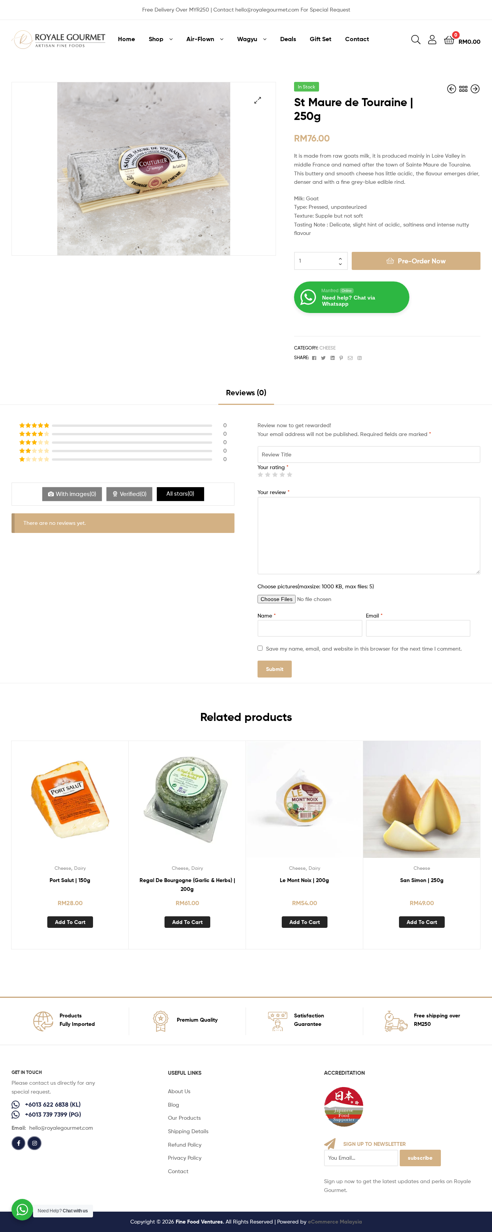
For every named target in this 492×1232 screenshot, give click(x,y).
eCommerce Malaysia (335, 1221)
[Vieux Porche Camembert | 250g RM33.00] (475, 89)
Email (374, 615)
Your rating (273, 467)
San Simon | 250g (422, 880)
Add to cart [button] (70, 922)
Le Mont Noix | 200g (304, 880)
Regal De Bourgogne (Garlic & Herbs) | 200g (187, 884)
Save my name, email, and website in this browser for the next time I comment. (364, 648)
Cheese (327, 348)
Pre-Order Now (422, 260)
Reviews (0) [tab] (246, 392)
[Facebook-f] (18, 1143)
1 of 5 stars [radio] (260, 474)
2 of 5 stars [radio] (267, 474)
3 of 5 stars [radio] (275, 474)
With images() (76, 494)
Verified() (133, 494)
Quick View (70, 805)
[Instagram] (34, 1143)
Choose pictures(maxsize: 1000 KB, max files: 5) (316, 586)
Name (267, 615)
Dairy (80, 868)
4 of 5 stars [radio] (282, 474)
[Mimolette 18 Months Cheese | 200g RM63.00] (452, 89)
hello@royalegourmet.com (61, 1127)
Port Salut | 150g (70, 880)
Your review (274, 492)
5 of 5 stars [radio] (289, 474)
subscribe (420, 1157)
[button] (257, 100)
